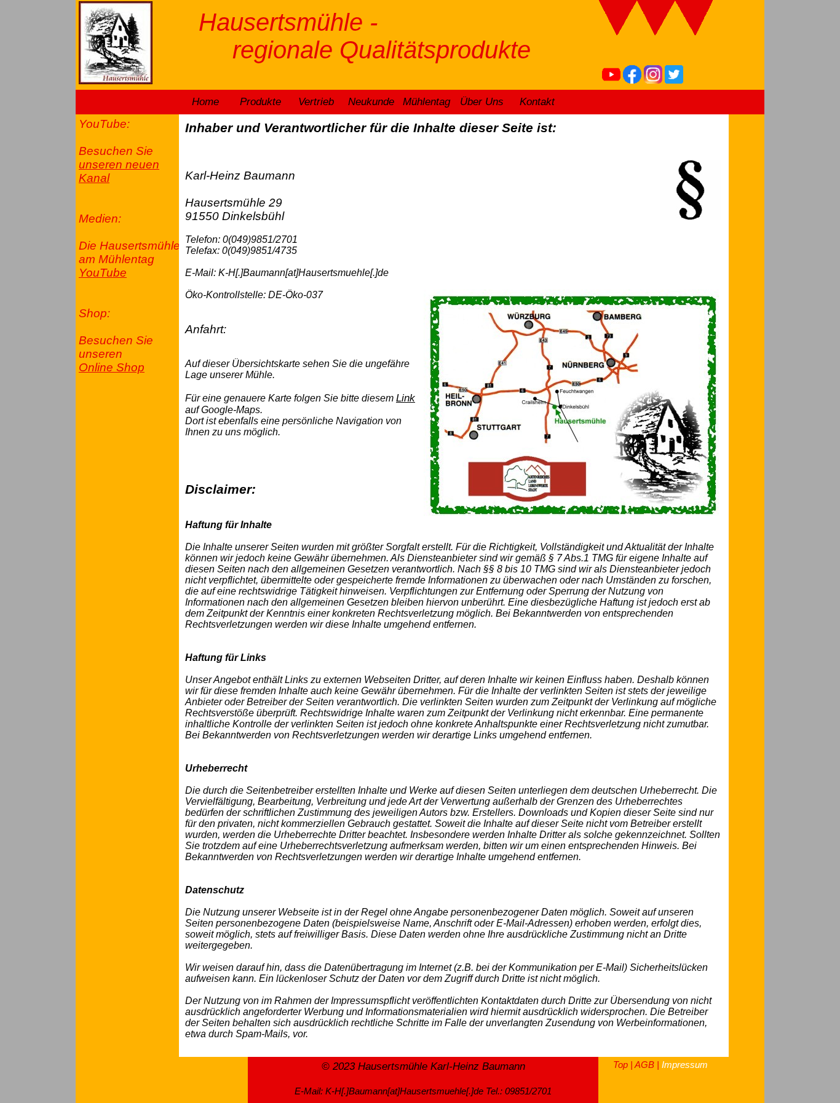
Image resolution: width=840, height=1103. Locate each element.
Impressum (685, 1065)
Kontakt (537, 101)
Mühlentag (426, 101)
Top (620, 1065)
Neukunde (371, 101)
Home (205, 101)
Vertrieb (316, 101)
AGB (644, 1065)
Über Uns (482, 101)
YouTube (103, 272)
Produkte (260, 101)
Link (405, 398)
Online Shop (112, 367)
